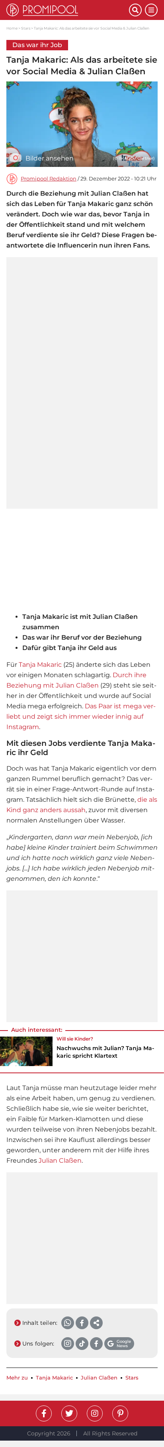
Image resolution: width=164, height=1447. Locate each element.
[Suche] (135, 10)
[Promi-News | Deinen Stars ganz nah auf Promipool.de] (67, 10)
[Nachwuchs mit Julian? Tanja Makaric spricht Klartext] (26, 1051)
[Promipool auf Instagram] (94, 1413)
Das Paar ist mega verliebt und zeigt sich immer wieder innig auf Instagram (81, 716)
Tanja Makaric (40, 664)
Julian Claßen (60, 1160)
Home (12, 28)
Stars (25, 28)
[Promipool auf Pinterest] (120, 1413)
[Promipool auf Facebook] (44, 1413)
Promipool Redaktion (48, 179)
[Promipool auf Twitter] (69, 1413)
